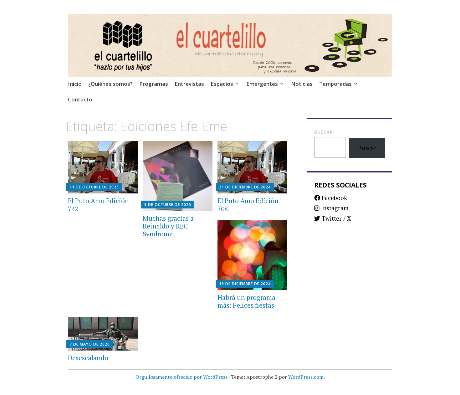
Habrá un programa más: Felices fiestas (246, 301)
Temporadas (335, 83)
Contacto (80, 99)
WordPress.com (306, 376)
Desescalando (88, 357)
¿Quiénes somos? (110, 83)
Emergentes (262, 83)
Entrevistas (189, 83)
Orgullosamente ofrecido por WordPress (181, 376)
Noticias (302, 83)
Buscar (323, 132)
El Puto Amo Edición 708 (248, 204)
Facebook (333, 198)
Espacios (222, 83)
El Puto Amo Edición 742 (98, 204)
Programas (153, 83)
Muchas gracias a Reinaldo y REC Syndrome (168, 226)
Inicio (75, 83)
